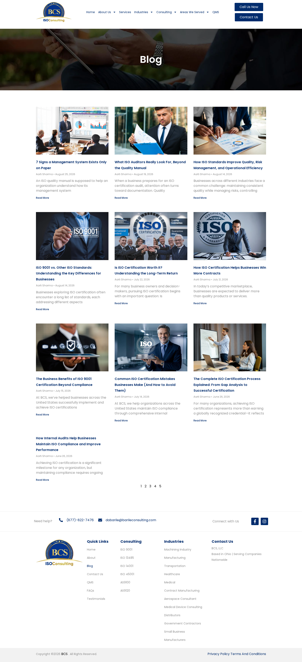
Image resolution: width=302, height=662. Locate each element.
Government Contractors (182, 623)
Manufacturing (175, 558)
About (91, 558)
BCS (64, 654)
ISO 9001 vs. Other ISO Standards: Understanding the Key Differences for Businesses (68, 273)
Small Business (174, 632)
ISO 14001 (126, 566)
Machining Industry (177, 549)
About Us (104, 12)
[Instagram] (264, 521)
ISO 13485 (127, 558)
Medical (169, 582)
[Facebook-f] (255, 521)
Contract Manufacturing (181, 591)
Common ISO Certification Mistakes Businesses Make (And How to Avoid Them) (145, 384)
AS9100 (125, 582)
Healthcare (172, 574)
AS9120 (125, 591)
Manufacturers (175, 640)
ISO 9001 (126, 549)
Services (125, 12)
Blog (90, 566)
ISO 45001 (127, 574)
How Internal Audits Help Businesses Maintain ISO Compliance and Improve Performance (68, 444)
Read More (42, 198)
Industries (141, 12)
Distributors (172, 615)
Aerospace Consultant (180, 599)
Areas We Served (192, 12)
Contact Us (95, 574)
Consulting (164, 12)
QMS (215, 12)
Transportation (175, 566)
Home (90, 12)
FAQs (90, 591)
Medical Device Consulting (183, 607)
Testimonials (96, 599)
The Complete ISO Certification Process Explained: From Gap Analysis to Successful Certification (227, 384)
